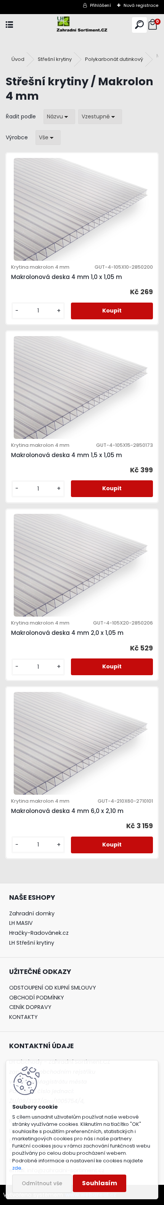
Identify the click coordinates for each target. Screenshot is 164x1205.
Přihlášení (100, 5)
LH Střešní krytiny (31, 943)
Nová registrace (141, 5)
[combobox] (59, 116)
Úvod (17, 59)
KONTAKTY (23, 1017)
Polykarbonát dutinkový (114, 59)
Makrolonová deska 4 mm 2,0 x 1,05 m (67, 633)
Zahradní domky (32, 913)
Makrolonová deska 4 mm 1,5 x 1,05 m (66, 455)
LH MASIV (21, 923)
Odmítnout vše (42, 1183)
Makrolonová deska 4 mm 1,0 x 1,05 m (66, 277)
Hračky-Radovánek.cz (39, 933)
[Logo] (82, 25)
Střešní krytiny (55, 59)
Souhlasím (99, 1183)
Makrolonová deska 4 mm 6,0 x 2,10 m (67, 811)
